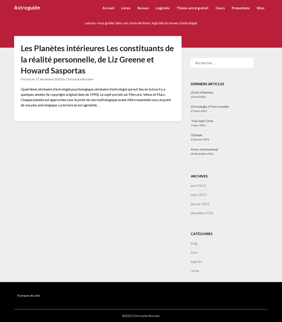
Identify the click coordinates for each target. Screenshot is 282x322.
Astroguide (27, 8)
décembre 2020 (202, 213)
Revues (143, 8)
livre (194, 252)
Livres (125, 8)
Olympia (196, 135)
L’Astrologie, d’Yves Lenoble (210, 106)
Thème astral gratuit (192, 8)
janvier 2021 (200, 204)
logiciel (196, 262)
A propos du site (28, 295)
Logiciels (162, 8)
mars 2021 (198, 195)
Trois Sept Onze (202, 121)
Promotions (241, 8)
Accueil (108, 8)
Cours (220, 8)
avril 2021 (198, 186)
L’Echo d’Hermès (202, 92)
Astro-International (204, 149)
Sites (260, 8)
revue (195, 271)
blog (194, 243)
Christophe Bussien (79, 79)
